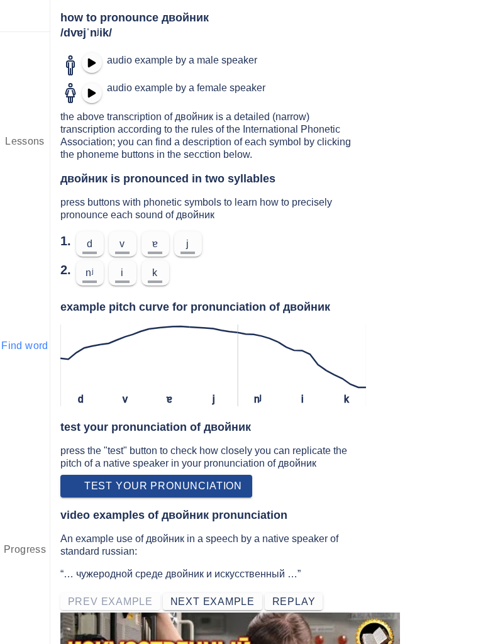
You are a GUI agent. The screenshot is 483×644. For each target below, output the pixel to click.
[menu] (25, 16)
